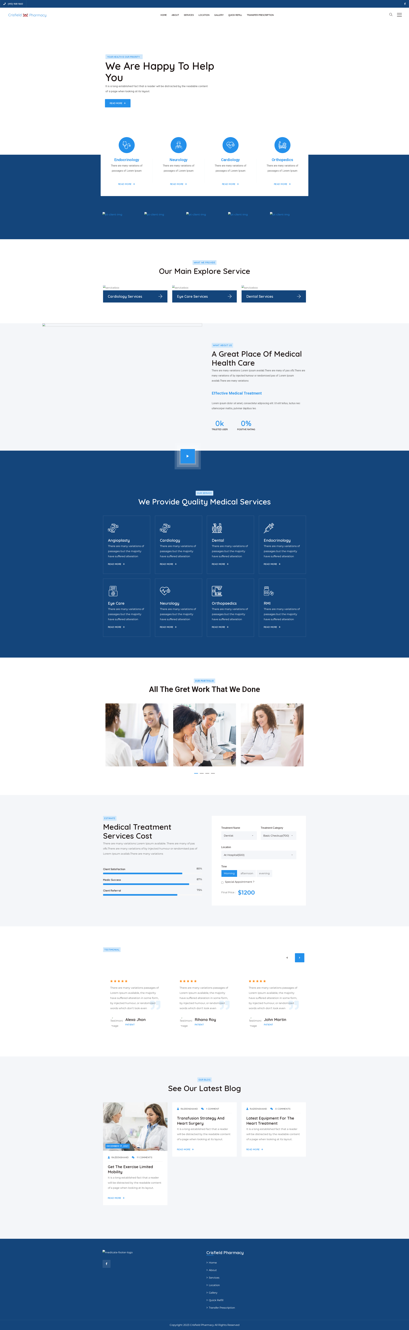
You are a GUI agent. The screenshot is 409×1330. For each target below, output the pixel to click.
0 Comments (283, 1108)
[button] (196, 773)
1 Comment (212, 1108)
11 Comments (144, 1157)
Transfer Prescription (260, 15)
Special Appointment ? (239, 881)
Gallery (219, 15)
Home (164, 15)
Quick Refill (235, 15)
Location (204, 15)
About (175, 15)
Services (189, 15)
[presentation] (287, 957)
